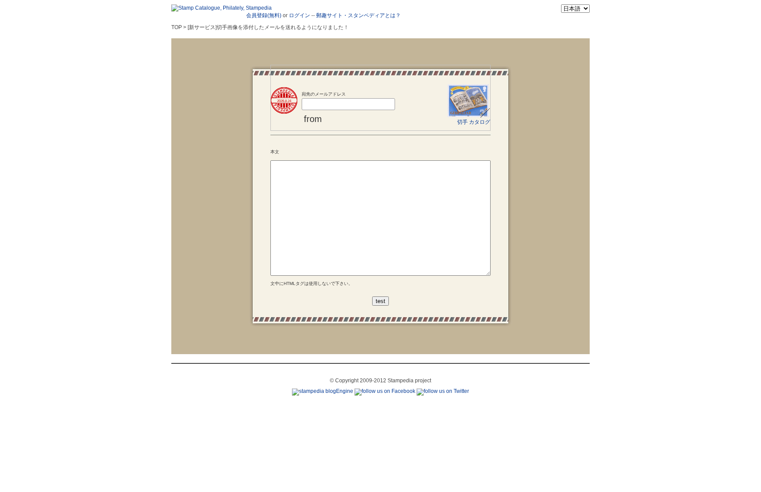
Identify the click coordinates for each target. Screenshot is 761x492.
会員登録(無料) (263, 15)
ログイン (299, 15)
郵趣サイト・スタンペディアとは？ (358, 15)
